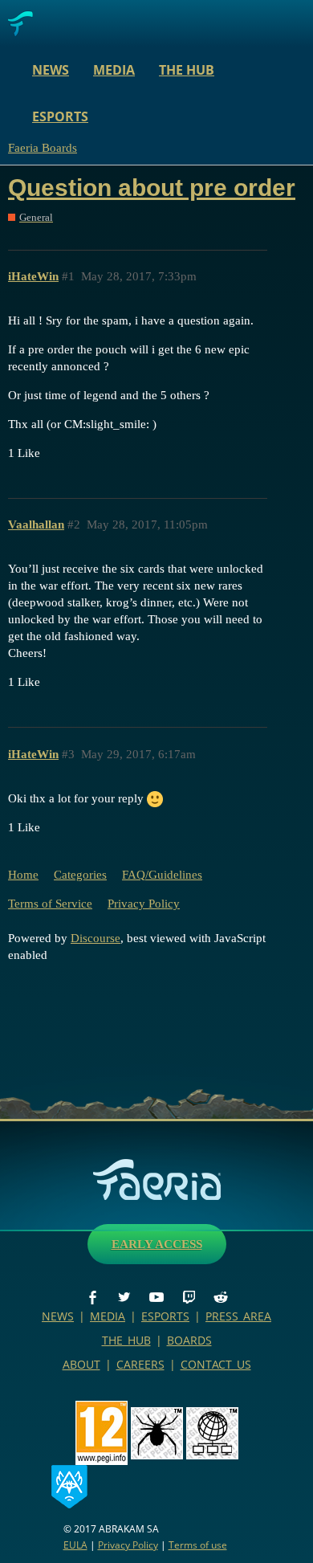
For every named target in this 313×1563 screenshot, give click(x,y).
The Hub (186, 70)
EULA (75, 1545)
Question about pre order (151, 187)
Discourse (95, 938)
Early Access (157, 1244)
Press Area (238, 1316)
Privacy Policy (144, 903)
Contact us (216, 1364)
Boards (189, 1340)
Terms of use (198, 1545)
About (81, 1364)
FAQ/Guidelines (162, 874)
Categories (80, 874)
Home (23, 874)
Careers (140, 1364)
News (50, 70)
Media (114, 70)
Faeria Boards (42, 147)
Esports (60, 116)
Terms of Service (50, 903)
